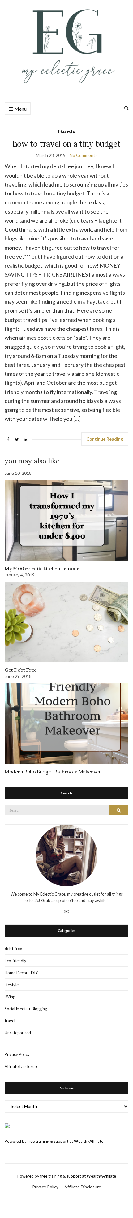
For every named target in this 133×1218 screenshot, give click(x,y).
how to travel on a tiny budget (67, 144)
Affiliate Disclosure (21, 1066)
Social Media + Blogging (26, 1008)
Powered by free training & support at (39, 1141)
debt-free (13, 948)
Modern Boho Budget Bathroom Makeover (53, 772)
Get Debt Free (21, 670)
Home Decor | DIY (21, 972)
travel (10, 1020)
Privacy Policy (17, 1054)
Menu (20, 109)
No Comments (83, 155)
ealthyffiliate (88, 1141)
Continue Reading (104, 438)
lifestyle (66, 131)
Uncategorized (18, 1032)
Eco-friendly (15, 960)
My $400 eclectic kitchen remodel (42, 568)
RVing (10, 996)
